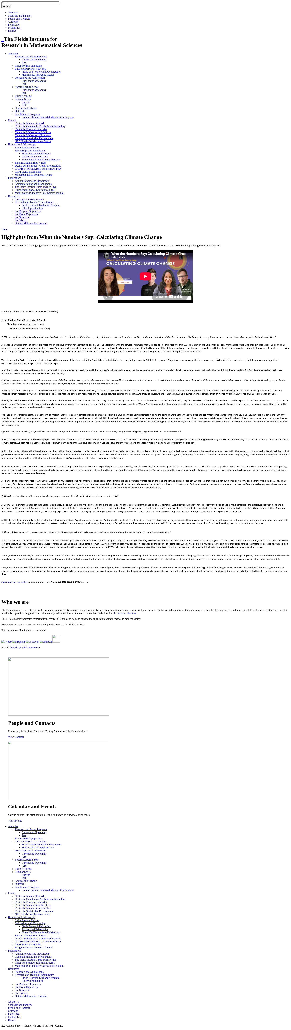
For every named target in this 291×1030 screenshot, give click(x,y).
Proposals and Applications (29, 199)
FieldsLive (13, 24)
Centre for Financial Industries (31, 129)
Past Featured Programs (27, 114)
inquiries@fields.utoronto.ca (25, 647)
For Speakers (22, 217)
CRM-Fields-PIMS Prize (28, 171)
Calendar (13, 21)
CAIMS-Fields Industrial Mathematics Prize (38, 168)
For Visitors (21, 220)
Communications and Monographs (33, 183)
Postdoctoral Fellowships (35, 156)
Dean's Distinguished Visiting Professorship (38, 165)
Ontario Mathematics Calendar (31, 223)
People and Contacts (19, 18)
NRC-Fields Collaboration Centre (33, 141)
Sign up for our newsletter (14, 582)
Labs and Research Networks (30, 68)
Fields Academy (23, 95)
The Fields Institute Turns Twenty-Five (35, 186)
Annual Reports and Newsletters (32, 180)
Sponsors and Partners (20, 15)
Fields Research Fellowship (36, 153)
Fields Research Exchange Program (40, 205)
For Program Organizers (28, 211)
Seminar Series (23, 99)
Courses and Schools (26, 108)
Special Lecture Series (26, 86)
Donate (12, 30)
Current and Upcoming (34, 59)
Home (4, 229)
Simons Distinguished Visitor (30, 162)
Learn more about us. (125, 613)
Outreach (20, 111)
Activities (13, 53)
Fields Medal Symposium (28, 65)
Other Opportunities (32, 208)
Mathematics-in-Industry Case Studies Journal (39, 192)
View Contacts (16, 736)
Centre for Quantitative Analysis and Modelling (40, 126)
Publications (14, 177)
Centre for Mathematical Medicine (33, 132)
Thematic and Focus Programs (31, 56)
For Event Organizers (26, 214)
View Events (15, 820)
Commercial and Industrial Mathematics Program (48, 117)
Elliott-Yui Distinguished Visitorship (41, 159)
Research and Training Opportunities (34, 202)
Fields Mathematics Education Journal (35, 189)
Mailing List (14, 27)
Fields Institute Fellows (27, 147)
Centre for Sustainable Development (34, 138)
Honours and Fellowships (21, 144)
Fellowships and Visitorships (30, 150)
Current (26, 102)
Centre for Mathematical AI (29, 123)
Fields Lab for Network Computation (41, 71)
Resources (13, 196)
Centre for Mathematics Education (33, 135)
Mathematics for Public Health (38, 74)
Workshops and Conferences (30, 77)
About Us (13, 12)
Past (24, 62)
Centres (12, 120)
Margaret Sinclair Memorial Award (33, 174)
